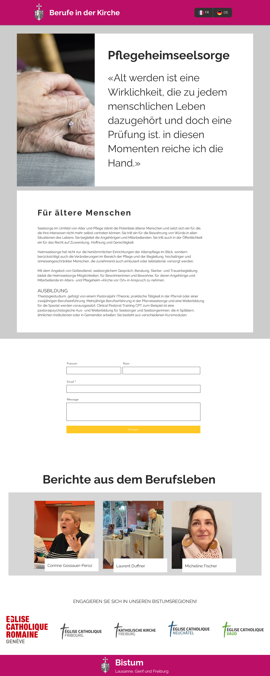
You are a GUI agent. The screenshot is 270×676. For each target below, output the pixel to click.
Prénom (72, 363)
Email (70, 381)
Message (73, 399)
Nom (126, 363)
